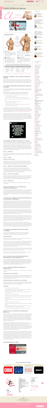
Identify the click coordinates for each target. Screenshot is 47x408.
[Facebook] (31, 387)
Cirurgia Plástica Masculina (22, 380)
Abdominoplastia (37, 66)
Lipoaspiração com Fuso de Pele (38, 96)
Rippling (36, 142)
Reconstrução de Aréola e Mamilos (38, 134)
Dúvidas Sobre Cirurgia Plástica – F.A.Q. (23, 386)
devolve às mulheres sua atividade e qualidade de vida (21, 111)
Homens (33, 380)
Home (4, 7)
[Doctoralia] (9, 392)
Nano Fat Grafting (37, 115)
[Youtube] (37, 387)
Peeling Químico (37, 122)
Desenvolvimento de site (22, 404)
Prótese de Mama (37, 128)
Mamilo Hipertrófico (38, 105)
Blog (19, 388)
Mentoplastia (37, 112)
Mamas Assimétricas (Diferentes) (38, 104)
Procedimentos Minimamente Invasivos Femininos (24, 382)
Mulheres (33, 378)
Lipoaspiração (37, 97)
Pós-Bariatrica (37, 124)
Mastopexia (36, 111)
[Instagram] (35, 387)
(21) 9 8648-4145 (30, 1)
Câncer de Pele (37, 73)
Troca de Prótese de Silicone (39, 152)
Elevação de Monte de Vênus (39, 82)
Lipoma (36, 99)
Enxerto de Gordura (37, 83)
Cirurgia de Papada (37, 76)
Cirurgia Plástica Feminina (12, 7)
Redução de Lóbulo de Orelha (39, 139)
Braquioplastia (37, 72)
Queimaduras (37, 135)
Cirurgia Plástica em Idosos (22, 379)
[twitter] (33, 387)
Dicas (19, 389)
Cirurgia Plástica (7, 7)
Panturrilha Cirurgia (37, 121)
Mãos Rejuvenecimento (38, 108)
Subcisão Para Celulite (38, 149)
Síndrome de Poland (38, 145)
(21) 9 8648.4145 (34, 390)
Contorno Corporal (37, 80)
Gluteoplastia (37, 86)
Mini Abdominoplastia (38, 114)
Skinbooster (36, 148)
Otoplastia (36, 118)
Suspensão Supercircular (38, 151)
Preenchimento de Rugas (38, 125)
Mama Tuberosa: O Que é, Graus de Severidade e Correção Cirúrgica (39, 101)
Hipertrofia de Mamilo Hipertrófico (38, 91)
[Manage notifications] (1, 406)
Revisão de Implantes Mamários (38, 131)
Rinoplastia (36, 141)
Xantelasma (36, 155)
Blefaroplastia (37, 70)
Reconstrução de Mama (38, 138)
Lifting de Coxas (37, 92)
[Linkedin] (38, 386)
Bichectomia (36, 69)
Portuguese (39, 1)
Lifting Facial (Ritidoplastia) (39, 94)
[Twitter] (1, 13)
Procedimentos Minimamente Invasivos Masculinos (24, 384)
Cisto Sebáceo (37, 79)
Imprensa (20, 391)
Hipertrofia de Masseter (38, 89)
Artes (19, 390)
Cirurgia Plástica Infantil (22, 381)
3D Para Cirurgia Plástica (22, 385)
